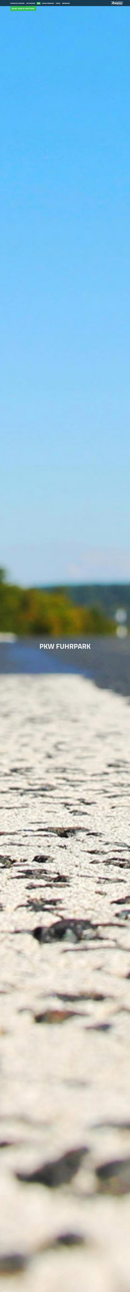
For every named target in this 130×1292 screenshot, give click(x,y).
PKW (38, 3)
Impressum (66, 3)
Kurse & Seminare (48, 3)
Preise (58, 3)
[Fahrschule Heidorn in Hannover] (117, 4)
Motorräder (30, 3)
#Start (14, 9)
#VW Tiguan (29, 8)
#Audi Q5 (21, 9)
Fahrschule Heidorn (17, 3)
